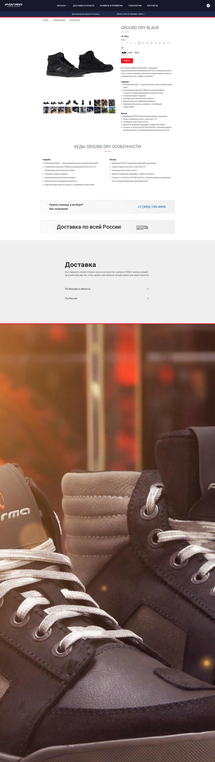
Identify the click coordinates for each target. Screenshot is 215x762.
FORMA (45, 20)
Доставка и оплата (83, 6)
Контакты (152, 6)
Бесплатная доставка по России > (86, 14)
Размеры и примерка (111, 6)
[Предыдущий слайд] (46, 62)
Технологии (135, 6)
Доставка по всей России (89, 227)
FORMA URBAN (59, 20)
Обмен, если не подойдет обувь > (131, 14)
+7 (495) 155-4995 (152, 207)
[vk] (208, 5)
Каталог (62, 6)
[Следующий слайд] (112, 62)
